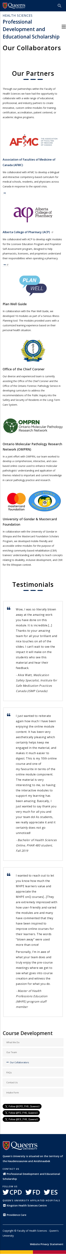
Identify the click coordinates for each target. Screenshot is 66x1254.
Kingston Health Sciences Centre (27, 1205)
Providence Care (16, 1215)
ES (54, 1192)
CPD (16, 1192)
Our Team (11, 1052)
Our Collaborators (19, 1062)
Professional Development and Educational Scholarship (31, 26)
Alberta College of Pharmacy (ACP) (27, 232)
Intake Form (12, 1092)
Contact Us (12, 1082)
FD (36, 1192)
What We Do (13, 1042)
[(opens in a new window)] (14, 5)
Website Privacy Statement (46, 1244)
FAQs (9, 1072)
